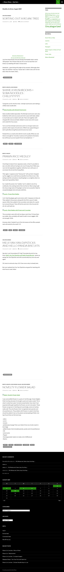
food (57, 17)
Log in (4, 530)
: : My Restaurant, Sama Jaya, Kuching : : (25, 461)
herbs (51, 19)
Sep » (59, 500)
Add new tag (47, 13)
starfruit (55, 24)
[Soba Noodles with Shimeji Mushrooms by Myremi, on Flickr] (14, 109)
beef (58, 13)
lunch (53, 21)
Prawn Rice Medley (16, 156)
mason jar (47, 22)
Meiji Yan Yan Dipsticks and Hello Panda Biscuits (21, 244)
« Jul (4, 500)
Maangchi (47, 46)
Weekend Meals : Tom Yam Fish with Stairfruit (14, 559)
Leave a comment (24, 21)
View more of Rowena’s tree (17, 55)
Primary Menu (62, 2)
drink (53, 17)
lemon (59, 19)
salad (19, 384)
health (8, 87)
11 (15, 491)
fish (55, 17)
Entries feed (5, 533)
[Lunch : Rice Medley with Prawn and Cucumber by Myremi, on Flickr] (16, 210)
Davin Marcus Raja (50, 37)
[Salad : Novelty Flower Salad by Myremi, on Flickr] (11, 395)
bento (4, 87)
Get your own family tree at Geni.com (18, 57)
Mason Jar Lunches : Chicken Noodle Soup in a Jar (15, 562)
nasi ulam (55, 22)
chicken (54, 15)
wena (15, 21)
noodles (46, 24)
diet (10, 230)
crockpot (57, 15)
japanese (55, 19)
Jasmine (47, 40)
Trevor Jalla (48, 54)
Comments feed (6, 536)
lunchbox (22, 230)
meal (51, 22)
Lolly (46, 43)
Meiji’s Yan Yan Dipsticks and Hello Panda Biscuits (20, 255)
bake (56, 13)
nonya (58, 22)
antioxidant (52, 13)
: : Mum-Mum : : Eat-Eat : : (10, 2)
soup (52, 24)
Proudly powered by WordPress (9, 570)
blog (50, 15)
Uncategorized (6, 15)
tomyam (59, 24)
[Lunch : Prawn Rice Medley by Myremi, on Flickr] (10, 194)
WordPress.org (6, 539)
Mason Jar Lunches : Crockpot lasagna (12, 556)
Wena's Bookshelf (49, 57)
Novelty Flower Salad (18, 387)
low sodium (14, 87)
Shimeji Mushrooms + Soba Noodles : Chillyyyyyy (18, 93)
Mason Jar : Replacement (8, 553)
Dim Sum (50, 17)
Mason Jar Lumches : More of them (11, 550)
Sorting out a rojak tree (20, 18)
